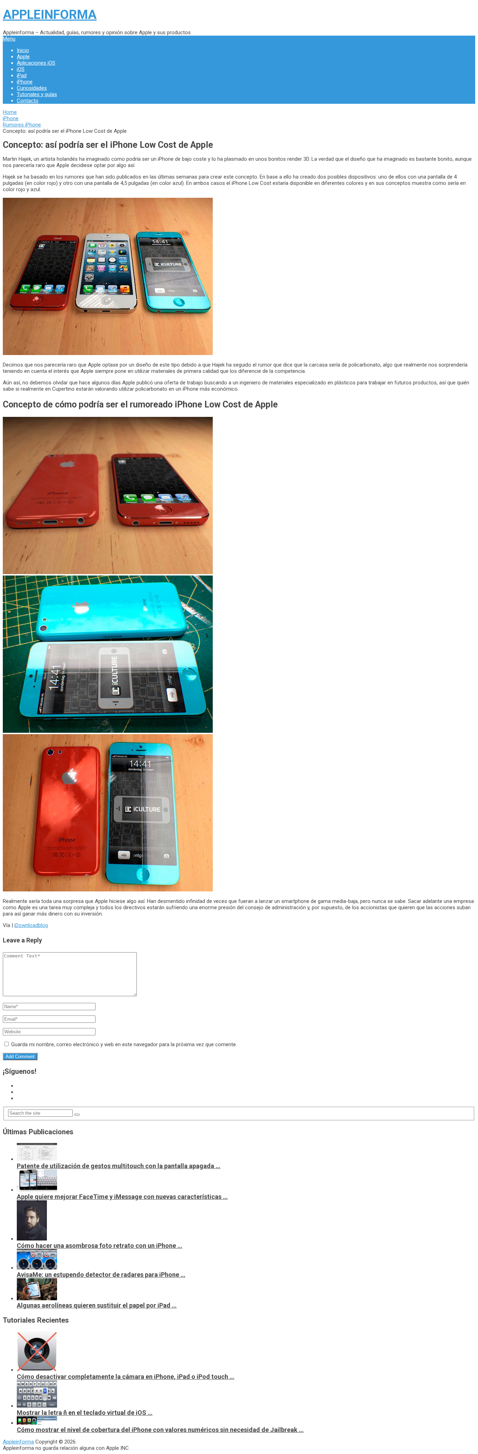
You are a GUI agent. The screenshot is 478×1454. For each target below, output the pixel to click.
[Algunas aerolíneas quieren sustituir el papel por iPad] (37, 1298)
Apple (23, 56)
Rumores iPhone (22, 125)
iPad (22, 75)
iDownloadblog (31, 925)
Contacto (27, 100)
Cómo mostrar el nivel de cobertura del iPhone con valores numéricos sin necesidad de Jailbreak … (160, 1429)
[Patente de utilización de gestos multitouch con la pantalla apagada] (37, 1159)
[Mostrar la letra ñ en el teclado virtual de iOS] (37, 1406)
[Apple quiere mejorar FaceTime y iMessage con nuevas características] (37, 1190)
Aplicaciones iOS (36, 63)
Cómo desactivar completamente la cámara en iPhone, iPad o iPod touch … (125, 1376)
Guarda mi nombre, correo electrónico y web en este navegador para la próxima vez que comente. (124, 1044)
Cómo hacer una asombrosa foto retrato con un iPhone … (99, 1245)
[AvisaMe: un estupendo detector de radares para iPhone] (37, 1268)
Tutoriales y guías (37, 94)
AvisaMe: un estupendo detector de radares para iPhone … (101, 1274)
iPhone (25, 82)
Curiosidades (32, 88)
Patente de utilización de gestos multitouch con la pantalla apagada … (118, 1166)
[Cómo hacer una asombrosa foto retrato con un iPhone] (32, 1239)
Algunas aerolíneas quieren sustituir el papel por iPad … (97, 1305)
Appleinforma (50, 14)
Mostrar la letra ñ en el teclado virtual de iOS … (85, 1412)
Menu (9, 39)
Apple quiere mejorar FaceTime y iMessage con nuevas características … (122, 1196)
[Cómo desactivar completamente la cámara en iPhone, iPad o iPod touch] (37, 1370)
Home (10, 112)
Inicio (23, 50)
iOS (20, 69)
